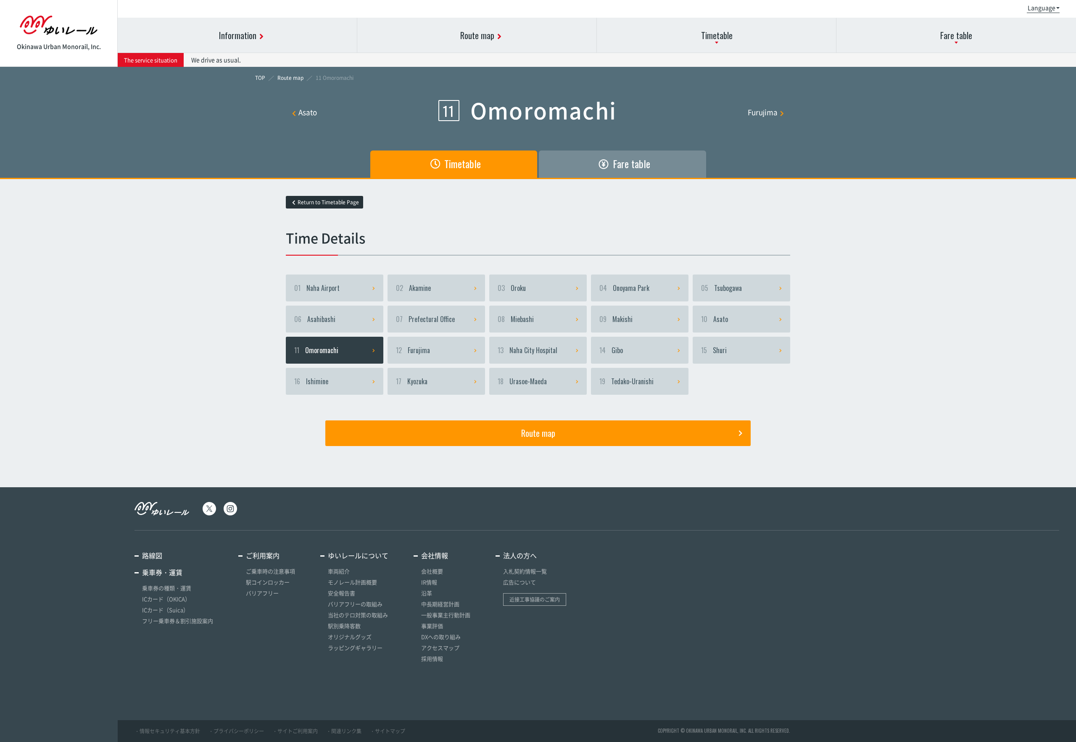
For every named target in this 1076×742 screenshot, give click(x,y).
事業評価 (432, 626)
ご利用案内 (263, 555)
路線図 (152, 555)
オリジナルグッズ (350, 637)
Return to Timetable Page (328, 202)
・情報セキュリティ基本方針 (167, 731)
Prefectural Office (425, 319)
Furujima (763, 112)
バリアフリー (262, 593)
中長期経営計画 (440, 604)
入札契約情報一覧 (525, 571)
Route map (538, 433)
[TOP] (260, 78)
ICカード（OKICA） (166, 599)
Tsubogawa (721, 288)
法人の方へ (520, 555)
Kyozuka (411, 381)
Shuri (714, 350)
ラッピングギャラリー (355, 648)
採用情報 (432, 659)
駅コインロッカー (268, 582)
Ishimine (311, 381)
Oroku (512, 288)
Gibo (611, 350)
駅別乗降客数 (344, 626)
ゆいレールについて (358, 555)
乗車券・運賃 (162, 572)
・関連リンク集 (343, 731)
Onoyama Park (624, 288)
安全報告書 (341, 593)
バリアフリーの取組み (355, 604)
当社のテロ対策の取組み (358, 615)
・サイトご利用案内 (295, 731)
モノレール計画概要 (352, 582)
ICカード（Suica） (165, 610)
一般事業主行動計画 (445, 615)
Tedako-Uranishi (626, 381)
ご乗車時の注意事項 (270, 571)
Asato (307, 112)
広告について (519, 582)
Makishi (616, 319)
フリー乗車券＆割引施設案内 (177, 621)
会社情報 (434, 555)
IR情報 (429, 582)
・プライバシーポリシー (236, 731)
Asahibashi (314, 319)
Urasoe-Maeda (522, 381)
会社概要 (432, 571)
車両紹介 (339, 571)
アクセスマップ (440, 648)
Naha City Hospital (527, 350)
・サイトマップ (387, 731)
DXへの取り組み (441, 637)
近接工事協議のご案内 (534, 599)
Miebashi (516, 319)
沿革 (426, 593)
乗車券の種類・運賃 (166, 588)
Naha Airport (317, 288)
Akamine (413, 288)
